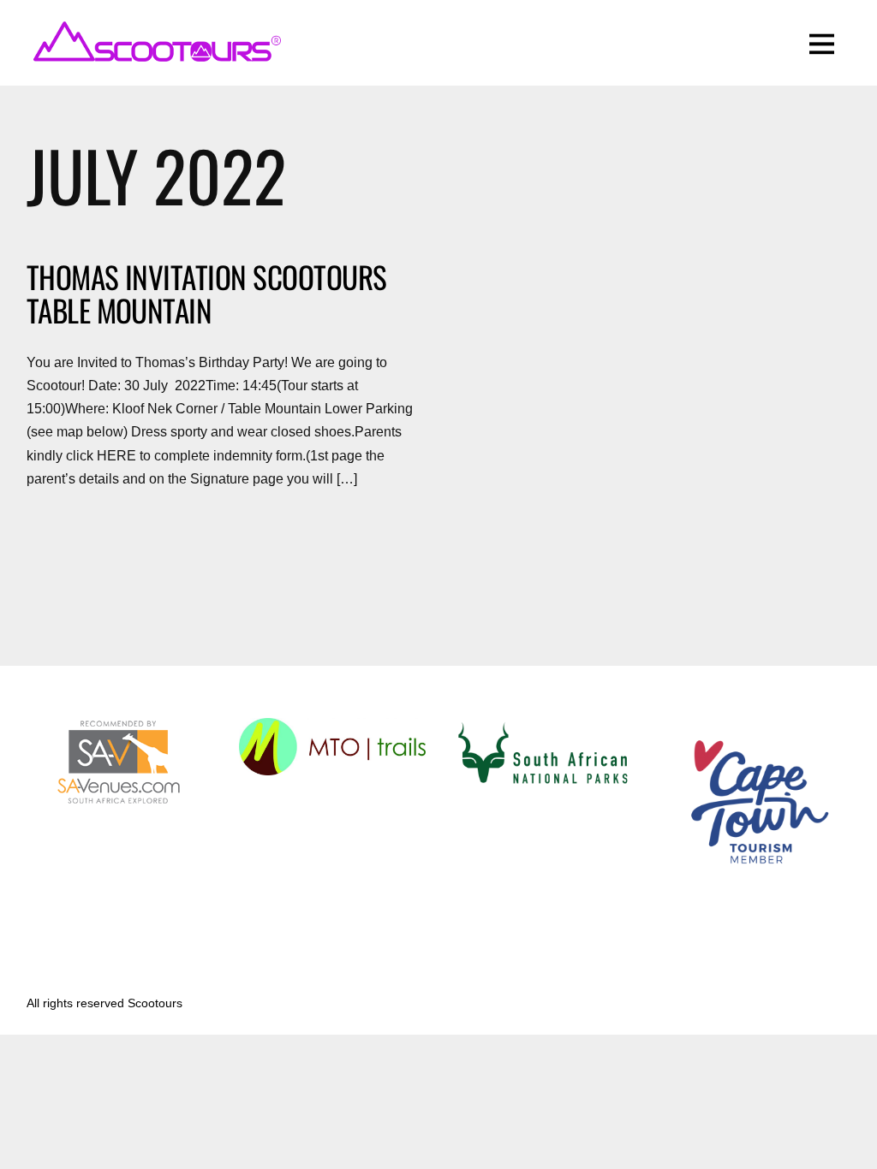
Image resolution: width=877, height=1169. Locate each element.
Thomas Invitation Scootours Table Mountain (207, 293)
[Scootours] (155, 55)
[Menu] (821, 42)
